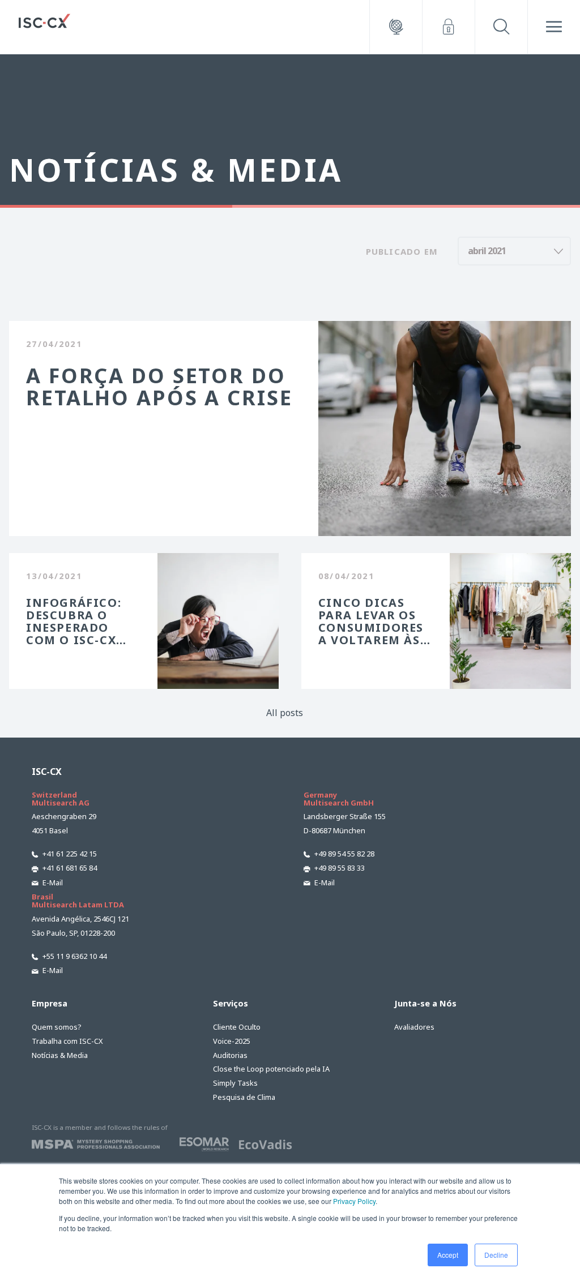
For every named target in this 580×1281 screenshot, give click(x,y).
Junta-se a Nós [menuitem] (425, 1003)
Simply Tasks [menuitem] (235, 1083)
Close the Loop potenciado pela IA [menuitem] (271, 1069)
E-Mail (52, 882)
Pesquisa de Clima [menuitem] (244, 1097)
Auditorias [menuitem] (230, 1055)
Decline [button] (496, 1254)
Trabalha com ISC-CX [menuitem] (67, 1041)
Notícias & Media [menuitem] (60, 1055)
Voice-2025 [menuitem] (231, 1041)
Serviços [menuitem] (230, 1003)
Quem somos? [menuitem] (56, 1027)
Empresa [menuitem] (49, 1003)
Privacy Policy (354, 1201)
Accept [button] (447, 1254)
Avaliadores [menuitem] (414, 1027)
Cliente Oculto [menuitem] (237, 1027)
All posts (284, 712)
